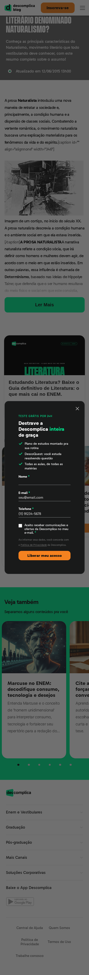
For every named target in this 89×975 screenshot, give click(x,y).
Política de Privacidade (34, 545)
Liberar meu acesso (44, 555)
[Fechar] (77, 408)
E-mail (24, 493)
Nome (23, 476)
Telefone (26, 509)
